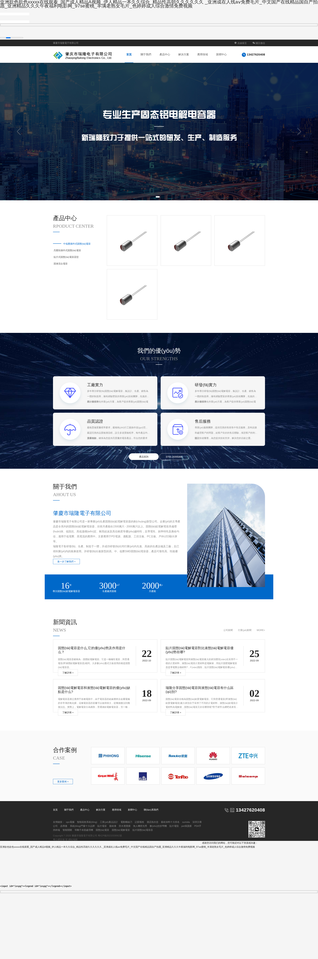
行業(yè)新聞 (244, 630)
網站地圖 (73, 839)
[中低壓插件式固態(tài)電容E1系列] (132, 240)
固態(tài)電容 (102, 830)
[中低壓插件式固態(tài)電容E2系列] (186, 240)
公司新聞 (228, 630)
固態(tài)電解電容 (121, 830)
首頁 (129, 54)
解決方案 (183, 54)
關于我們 (146, 54)
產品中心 (164, 54)
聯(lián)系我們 (151, 809)
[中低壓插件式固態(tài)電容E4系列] (239, 240)
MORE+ (261, 630)
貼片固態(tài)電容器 (142, 830)
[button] (158, 196)
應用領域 (202, 54)
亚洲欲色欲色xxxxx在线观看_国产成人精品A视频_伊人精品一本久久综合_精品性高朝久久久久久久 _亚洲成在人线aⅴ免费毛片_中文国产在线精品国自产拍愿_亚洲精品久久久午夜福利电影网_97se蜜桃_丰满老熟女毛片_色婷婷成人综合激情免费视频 (127, 847)
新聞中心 (221, 54)
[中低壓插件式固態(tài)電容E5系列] (132, 294)
